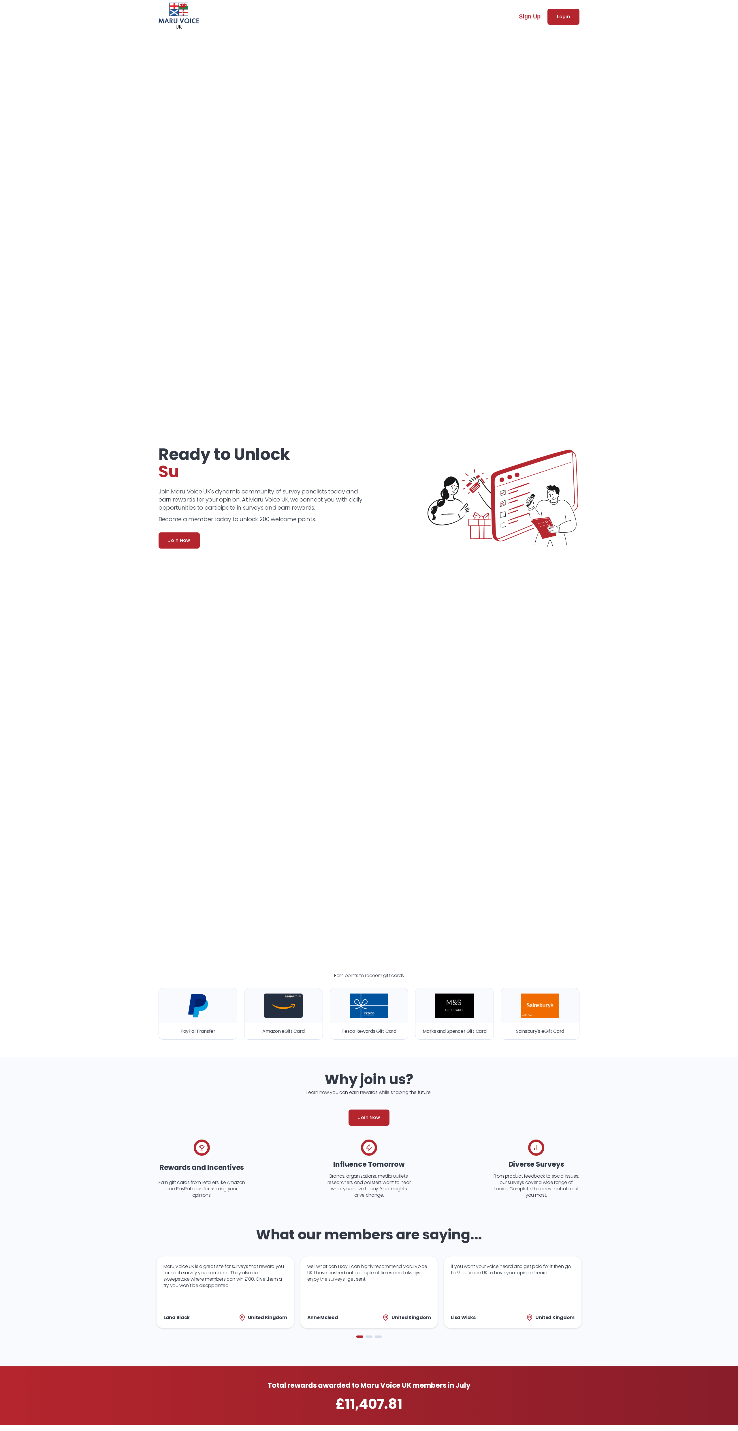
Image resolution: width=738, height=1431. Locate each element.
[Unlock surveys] (179, 17)
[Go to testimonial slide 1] (359, 1336)
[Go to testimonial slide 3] (378, 1336)
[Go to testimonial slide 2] (369, 1336)
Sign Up (530, 16)
